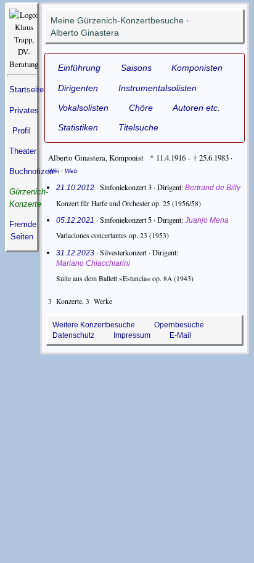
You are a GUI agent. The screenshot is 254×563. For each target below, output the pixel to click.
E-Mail (180, 336)
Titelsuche (138, 127)
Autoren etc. (196, 108)
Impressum (131, 336)
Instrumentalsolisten (157, 88)
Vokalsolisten (83, 108)
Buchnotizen (31, 171)
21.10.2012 (75, 187)
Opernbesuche (179, 325)
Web (71, 170)
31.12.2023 (75, 253)
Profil (21, 130)
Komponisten (197, 68)
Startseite (26, 89)
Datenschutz (73, 336)
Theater (22, 151)
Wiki (53, 170)
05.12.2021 (75, 220)
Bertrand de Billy (212, 187)
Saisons (136, 68)
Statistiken (78, 127)
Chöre (141, 108)
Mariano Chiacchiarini (93, 263)
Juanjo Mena (207, 220)
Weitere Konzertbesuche (93, 325)
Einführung (79, 68)
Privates (24, 110)
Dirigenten (78, 88)
